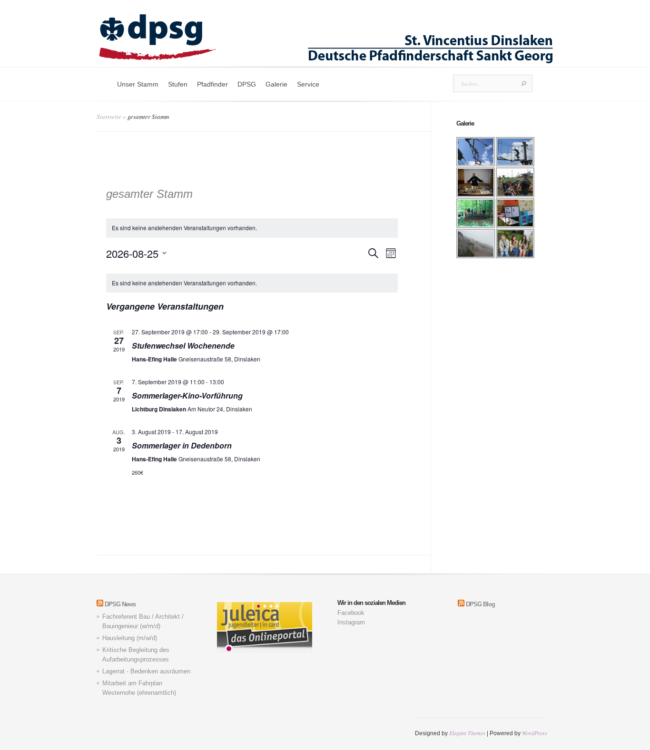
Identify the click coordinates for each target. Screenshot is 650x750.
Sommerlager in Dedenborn (182, 445)
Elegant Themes (467, 733)
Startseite (109, 116)
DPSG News (120, 604)
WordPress (534, 733)
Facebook (350, 612)
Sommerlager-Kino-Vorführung (187, 395)
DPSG (246, 84)
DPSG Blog (480, 604)
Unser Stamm (137, 84)
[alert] (252, 283)
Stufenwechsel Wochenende (183, 345)
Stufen (177, 84)
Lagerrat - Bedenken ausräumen (146, 671)
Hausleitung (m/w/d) (129, 638)
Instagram (351, 622)
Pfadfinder (212, 84)
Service (308, 84)
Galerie (276, 84)
